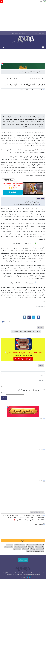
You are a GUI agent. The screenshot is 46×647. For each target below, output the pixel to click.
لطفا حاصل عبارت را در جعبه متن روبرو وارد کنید (31, 390)
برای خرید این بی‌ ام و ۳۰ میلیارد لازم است (24, 85)
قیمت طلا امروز (39, 549)
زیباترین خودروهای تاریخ (31, 202)
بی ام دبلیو (36, 331)
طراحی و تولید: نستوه (22, 577)
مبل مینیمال (9, 545)
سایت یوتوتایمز (17, 549)
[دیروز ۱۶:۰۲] (40, 518)
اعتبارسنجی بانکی (8, 547)
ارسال (4, 398)
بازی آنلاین (29, 545)
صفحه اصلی (40, 72)
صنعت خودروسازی (17, 331)
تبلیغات (16, 33)
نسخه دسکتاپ (23, 560)
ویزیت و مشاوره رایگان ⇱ (23, 358)
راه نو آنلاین (35, 545)
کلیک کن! (12, 192)
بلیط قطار (32, 549)
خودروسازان (27, 331)
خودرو (20, 72)
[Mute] (28, 193)
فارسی (43, 33)
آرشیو (13, 33)
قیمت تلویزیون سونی (19, 545)
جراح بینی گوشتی (39, 547)
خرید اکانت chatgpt (38, 551)
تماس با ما (24, 33)
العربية (40, 33)
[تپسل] (2, 64)
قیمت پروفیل (25, 549)
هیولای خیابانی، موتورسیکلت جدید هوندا (26, 205)
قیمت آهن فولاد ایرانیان (20, 547)
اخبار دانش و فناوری (29, 72)
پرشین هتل (30, 547)
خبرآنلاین (23, 39)
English (36, 33)
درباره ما (20, 33)
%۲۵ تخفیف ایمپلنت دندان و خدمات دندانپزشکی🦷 (23, 352)
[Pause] (25, 193)
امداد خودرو (29, 551)
